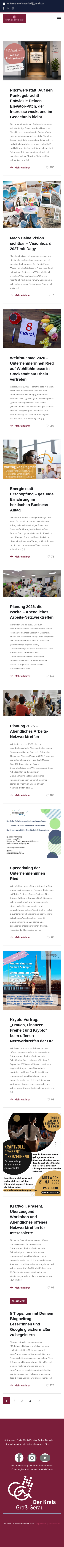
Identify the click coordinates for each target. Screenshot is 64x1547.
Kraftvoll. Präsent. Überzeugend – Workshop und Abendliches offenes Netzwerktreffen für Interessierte (28, 1219)
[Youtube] (45, 1457)
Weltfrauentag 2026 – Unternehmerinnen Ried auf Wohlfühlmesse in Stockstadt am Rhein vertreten (32, 369)
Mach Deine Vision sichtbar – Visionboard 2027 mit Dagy (30, 243)
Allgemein (19, 1301)
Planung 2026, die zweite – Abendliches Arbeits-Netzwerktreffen (32, 612)
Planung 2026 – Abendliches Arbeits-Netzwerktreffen (29, 731)
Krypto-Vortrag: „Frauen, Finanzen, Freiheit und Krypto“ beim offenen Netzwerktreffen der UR (31, 1030)
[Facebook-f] (19, 1457)
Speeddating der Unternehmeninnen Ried (27, 873)
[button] (6, 1540)
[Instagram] (32, 1457)
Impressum (41, 1523)
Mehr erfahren (22, 167)
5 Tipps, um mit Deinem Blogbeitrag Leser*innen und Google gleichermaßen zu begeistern (31, 1324)
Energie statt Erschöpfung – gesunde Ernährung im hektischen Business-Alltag (32, 499)
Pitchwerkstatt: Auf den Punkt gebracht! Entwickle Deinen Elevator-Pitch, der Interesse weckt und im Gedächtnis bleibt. (31, 103)
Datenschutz (54, 1523)
